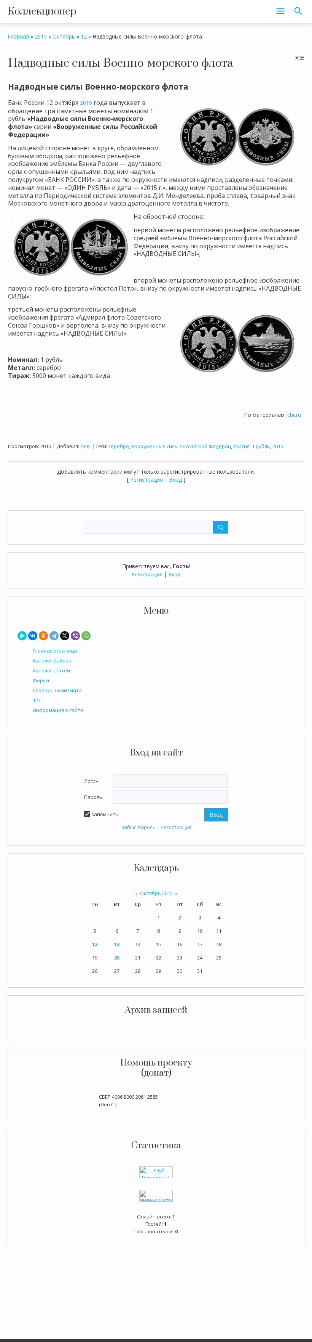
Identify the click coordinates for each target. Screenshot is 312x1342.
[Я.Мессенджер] (22, 635)
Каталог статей (51, 670)
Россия (241, 446)
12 (94, 944)
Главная (18, 36)
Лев (85, 446)
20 (116, 957)
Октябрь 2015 (156, 893)
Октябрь (64, 36)
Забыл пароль (138, 827)
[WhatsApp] (86, 635)
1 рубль (261, 446)
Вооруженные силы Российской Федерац (181, 446)
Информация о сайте (58, 710)
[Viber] (75, 635)
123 (37, 700)
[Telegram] (54, 635)
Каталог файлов (52, 660)
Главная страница (55, 650)
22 (158, 957)
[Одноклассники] (43, 635)
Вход (174, 574)
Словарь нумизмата (57, 690)
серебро (118, 446)
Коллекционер (42, 11)
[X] (64, 635)
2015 (41, 36)
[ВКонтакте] (32, 635)
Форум (41, 680)
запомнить (104, 814)
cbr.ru (294, 414)
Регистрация (147, 574)
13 (116, 944)
